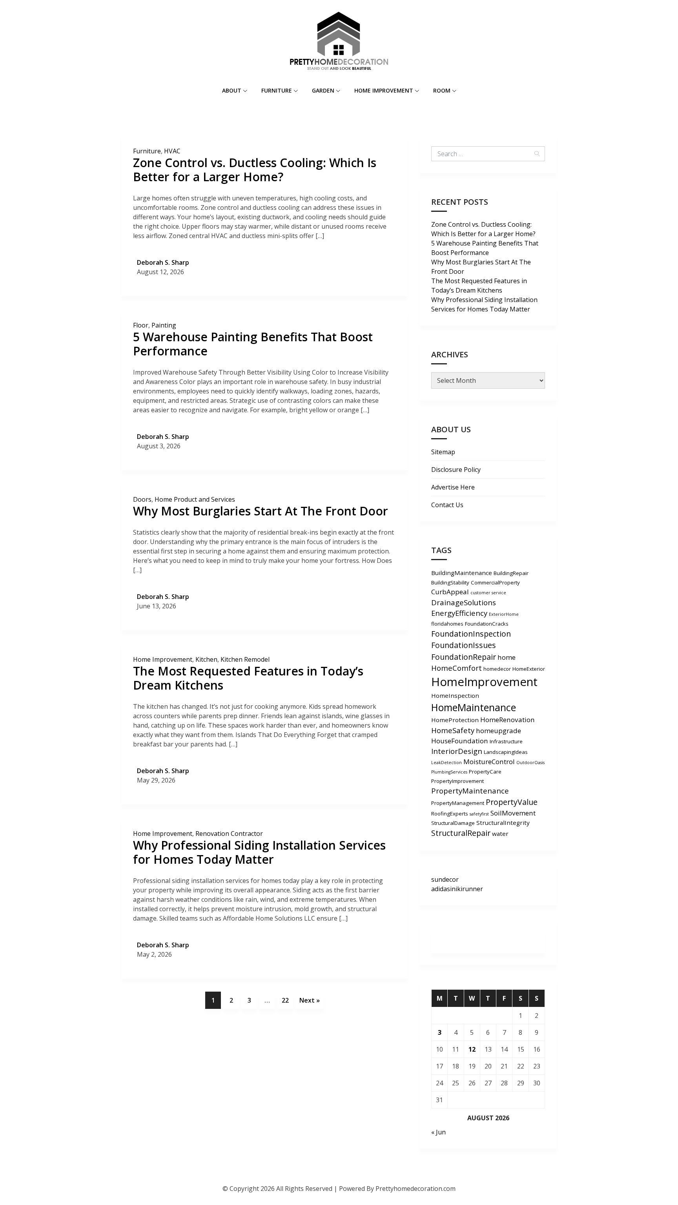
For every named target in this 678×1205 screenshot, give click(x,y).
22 (285, 1000)
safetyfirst (479, 814)
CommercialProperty (495, 582)
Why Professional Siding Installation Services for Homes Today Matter (259, 852)
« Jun (438, 1132)
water (500, 833)
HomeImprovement (484, 682)
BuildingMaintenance (461, 573)
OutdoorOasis (530, 762)
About (231, 90)
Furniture (276, 90)
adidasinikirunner (457, 889)
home (507, 657)
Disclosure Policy (456, 469)
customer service (488, 592)
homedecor (497, 668)
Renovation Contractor (229, 833)
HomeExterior (528, 668)
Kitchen (206, 659)
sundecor (445, 879)
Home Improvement (383, 90)
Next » (309, 1000)
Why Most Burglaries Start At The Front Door (260, 511)
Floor (140, 325)
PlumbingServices (449, 772)
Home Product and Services (195, 499)
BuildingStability (450, 582)
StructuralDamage (453, 822)
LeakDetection (446, 762)
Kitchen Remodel (245, 659)
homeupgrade (498, 730)
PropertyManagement (457, 802)
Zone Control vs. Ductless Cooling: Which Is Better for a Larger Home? (254, 170)
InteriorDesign (456, 751)
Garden (323, 90)
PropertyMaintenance (470, 790)
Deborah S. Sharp (163, 262)
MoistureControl (489, 761)
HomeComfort (456, 668)
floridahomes (447, 623)
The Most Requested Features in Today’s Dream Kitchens (248, 678)
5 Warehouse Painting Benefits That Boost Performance (253, 344)
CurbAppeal (450, 591)
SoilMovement (513, 812)
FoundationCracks (486, 623)
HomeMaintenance (473, 707)
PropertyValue (512, 802)
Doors (142, 499)
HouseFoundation (459, 740)
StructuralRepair (460, 833)
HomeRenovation (507, 719)
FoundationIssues (463, 645)
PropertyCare (485, 771)
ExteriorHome (504, 614)
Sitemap (443, 452)
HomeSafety (452, 730)
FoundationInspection (471, 633)
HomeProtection (455, 720)
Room (441, 90)
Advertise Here (453, 487)
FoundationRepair (463, 657)
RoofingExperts (449, 813)
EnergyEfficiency (459, 613)
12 (472, 1049)
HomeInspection (455, 695)
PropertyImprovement (457, 781)
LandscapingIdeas (506, 751)
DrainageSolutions (463, 602)
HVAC (172, 151)
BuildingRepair (511, 573)
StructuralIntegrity (503, 822)
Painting (163, 325)
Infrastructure (506, 741)
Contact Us (447, 505)
